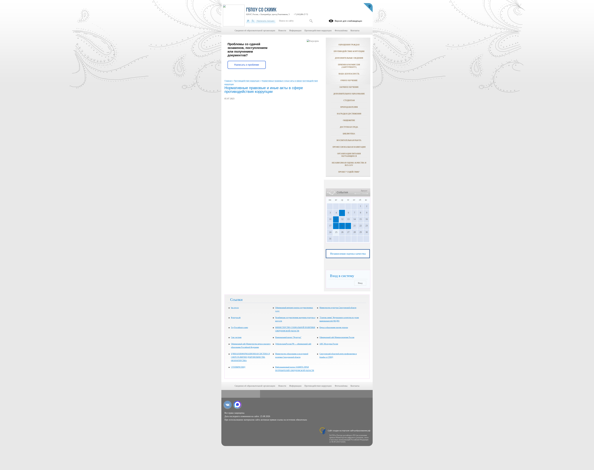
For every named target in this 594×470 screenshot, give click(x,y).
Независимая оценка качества (348, 253)
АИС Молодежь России (328, 344)
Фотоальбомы (341, 30)
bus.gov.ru (235, 308)
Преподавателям (349, 107)
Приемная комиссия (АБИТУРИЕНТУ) (349, 66)
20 (348, 226)
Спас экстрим (236, 337)
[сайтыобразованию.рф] (368, 7)
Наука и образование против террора (333, 327)
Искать (311, 21)
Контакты (355, 30)
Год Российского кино (239, 327)
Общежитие (349, 120)
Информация (295, 30)
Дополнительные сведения (349, 58)
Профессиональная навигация (349, 147)
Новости (282, 30)
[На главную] (248, 21)
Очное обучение (348, 80)
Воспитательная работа (349, 140)
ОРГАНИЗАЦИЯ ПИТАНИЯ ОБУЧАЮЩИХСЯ (349, 155)
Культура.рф (236, 317)
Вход (360, 283)
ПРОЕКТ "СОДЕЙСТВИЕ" (349, 172)
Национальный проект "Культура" (288, 337)
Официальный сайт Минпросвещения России (336, 337)
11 (336, 219)
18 (336, 226)
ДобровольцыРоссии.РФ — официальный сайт (293, 344)
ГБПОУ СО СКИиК (261, 10)
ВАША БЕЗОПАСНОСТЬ (349, 74)
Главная (228, 81)
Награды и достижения (349, 114)
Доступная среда (349, 127)
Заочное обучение (349, 87)
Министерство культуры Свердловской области (337, 308)
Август (364, 191)
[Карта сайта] (253, 21)
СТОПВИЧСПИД (238, 367)
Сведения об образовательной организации (255, 30)
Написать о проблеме (246, 64)
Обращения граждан (348, 45)
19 (342, 226)
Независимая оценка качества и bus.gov (349, 164)
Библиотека (349, 134)
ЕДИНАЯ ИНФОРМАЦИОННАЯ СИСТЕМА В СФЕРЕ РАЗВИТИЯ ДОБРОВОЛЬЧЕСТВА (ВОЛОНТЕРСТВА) (250, 357)
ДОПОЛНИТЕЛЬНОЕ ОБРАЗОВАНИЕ (349, 94)
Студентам (349, 100)
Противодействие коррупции (247, 81)
